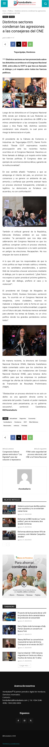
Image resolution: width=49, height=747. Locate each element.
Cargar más (23, 666)
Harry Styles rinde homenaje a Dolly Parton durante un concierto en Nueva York (32, 628)
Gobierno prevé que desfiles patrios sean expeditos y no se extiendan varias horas (32, 508)
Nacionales (7, 425)
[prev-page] (4, 544)
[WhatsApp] (30, 44)
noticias (16, 425)
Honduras (17, 422)
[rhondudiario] (24, 476)
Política (10, 11)
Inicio (4, 11)
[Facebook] (12, 44)
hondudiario (8, 422)
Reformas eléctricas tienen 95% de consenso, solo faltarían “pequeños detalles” (31, 534)
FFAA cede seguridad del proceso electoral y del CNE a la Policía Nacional (36, 454)
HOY (25, 422)
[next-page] (8, 544)
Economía (32, 418)
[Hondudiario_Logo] (24, 3)
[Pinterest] (24, 44)
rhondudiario (24, 489)
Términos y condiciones (11, 744)
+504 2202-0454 (14, 703)
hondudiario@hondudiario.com (15, 700)
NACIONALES (7, 513)
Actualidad (13, 418)
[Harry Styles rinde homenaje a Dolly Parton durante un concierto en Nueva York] (9, 629)
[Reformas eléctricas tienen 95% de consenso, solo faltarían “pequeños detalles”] (9, 535)
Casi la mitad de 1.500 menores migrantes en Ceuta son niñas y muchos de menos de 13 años (30, 655)
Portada (12, 17)
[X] (18, 44)
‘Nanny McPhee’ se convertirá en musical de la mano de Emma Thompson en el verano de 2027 (30, 642)
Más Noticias (33, 422)
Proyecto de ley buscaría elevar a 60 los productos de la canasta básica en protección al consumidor (32, 615)
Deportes (23, 418)
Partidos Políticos (6, 525)
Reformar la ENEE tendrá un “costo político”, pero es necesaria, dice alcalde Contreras (31, 521)
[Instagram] (24, 720)
